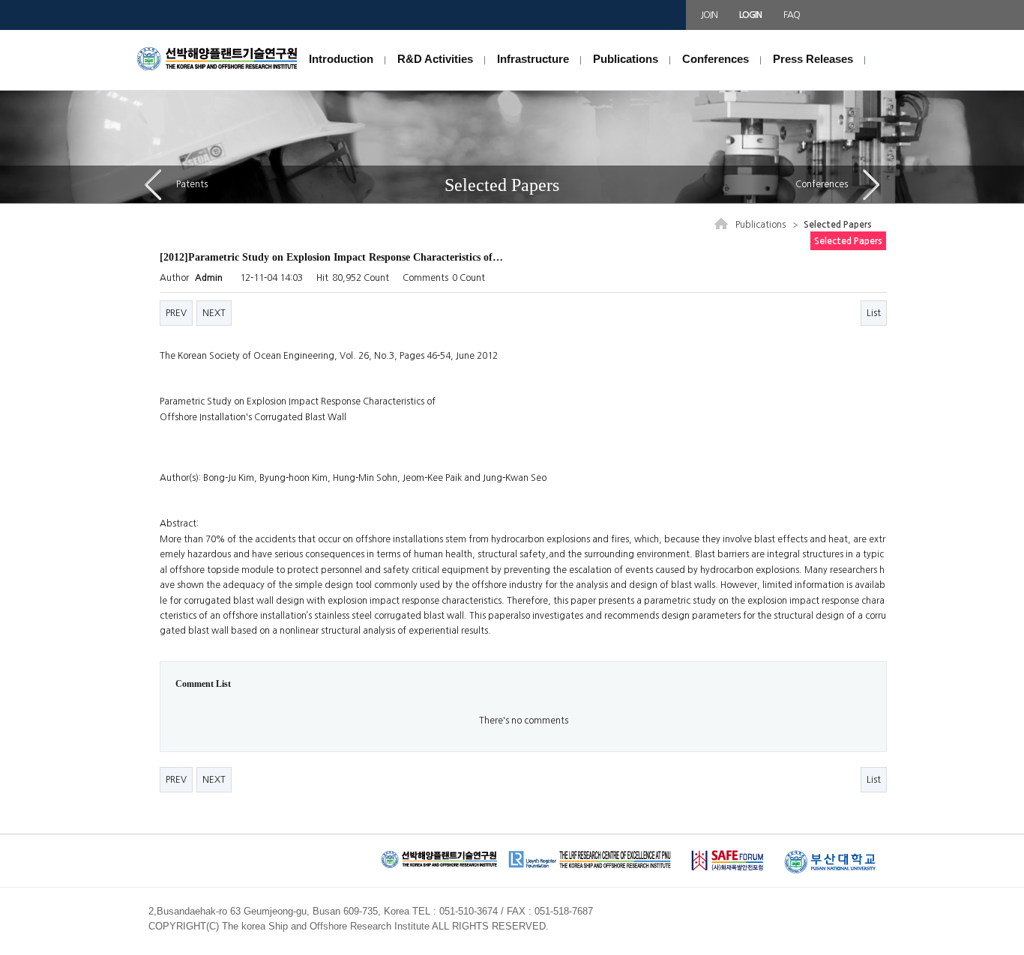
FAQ (791, 14)
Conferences (715, 58)
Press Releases (813, 58)
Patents (192, 184)
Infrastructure (533, 58)
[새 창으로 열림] (727, 856)
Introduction (341, 58)
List (874, 313)
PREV (176, 313)
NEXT (214, 313)
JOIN (709, 14)
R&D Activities (435, 58)
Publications (625, 58)
